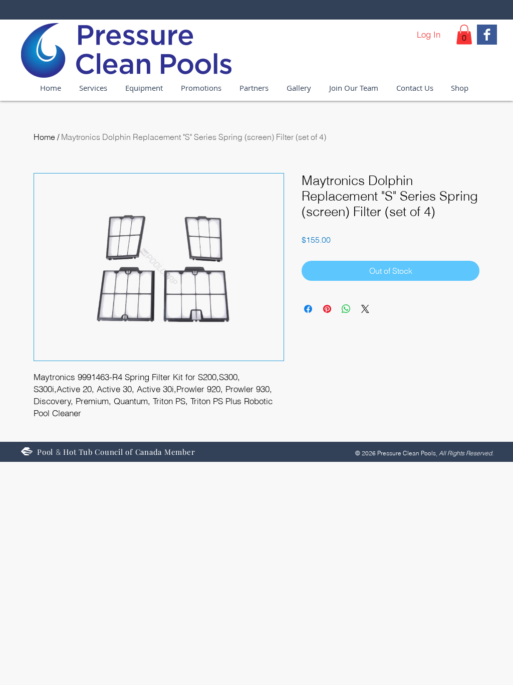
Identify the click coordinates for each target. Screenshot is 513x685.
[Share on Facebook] (308, 309)
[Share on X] (365, 309)
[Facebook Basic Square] (487, 35)
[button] (464, 34)
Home (44, 137)
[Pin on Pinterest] (327, 309)
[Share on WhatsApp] (346, 309)
